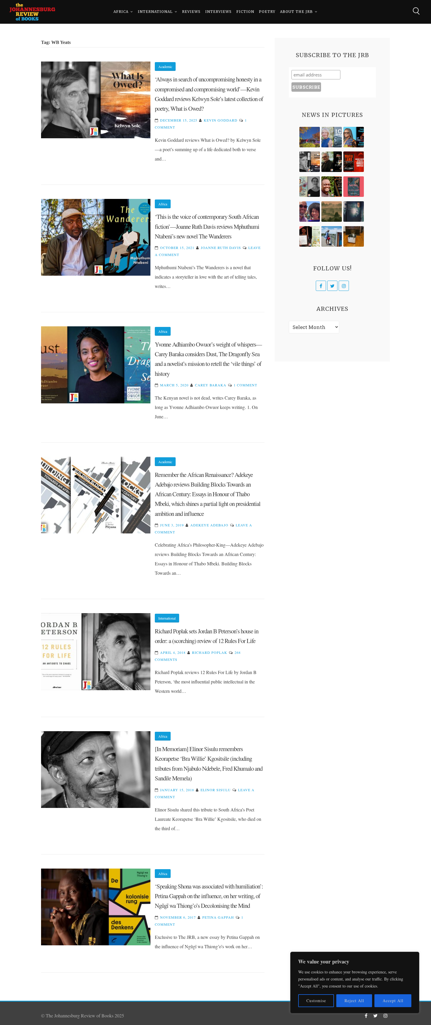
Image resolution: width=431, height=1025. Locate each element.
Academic (165, 66)
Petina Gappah (218, 917)
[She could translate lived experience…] (309, 211)
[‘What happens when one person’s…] (331, 186)
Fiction (245, 11)
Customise (316, 1000)
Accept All (393, 1000)
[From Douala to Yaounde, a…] (331, 211)
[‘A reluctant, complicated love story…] (331, 137)
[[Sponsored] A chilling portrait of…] (353, 161)
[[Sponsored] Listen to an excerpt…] (353, 137)
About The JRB (296, 11)
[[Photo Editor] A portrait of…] (331, 236)
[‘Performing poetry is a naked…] (309, 186)
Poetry (267, 11)
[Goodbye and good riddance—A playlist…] (353, 236)
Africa (120, 11)
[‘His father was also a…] (309, 236)
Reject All (354, 1000)
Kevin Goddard (220, 120)
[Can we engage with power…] (331, 161)
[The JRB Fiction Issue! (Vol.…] (309, 137)
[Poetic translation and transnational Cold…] (353, 211)
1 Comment (245, 385)
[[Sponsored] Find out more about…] (353, 186)
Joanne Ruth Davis (221, 247)
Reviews (191, 11)
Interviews (218, 11)
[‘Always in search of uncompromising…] (309, 161)
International (155, 11)
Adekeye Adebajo (209, 525)
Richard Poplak (209, 652)
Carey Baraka (210, 385)
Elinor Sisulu (216, 789)
